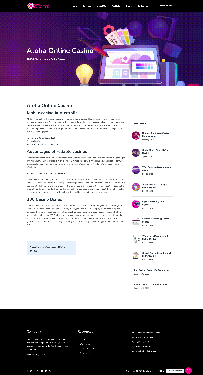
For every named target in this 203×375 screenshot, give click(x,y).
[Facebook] (27, 371)
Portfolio (116, 6)
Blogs (129, 6)
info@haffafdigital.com (146, 351)
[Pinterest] (38, 371)
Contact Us (142, 6)
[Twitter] (31, 371)
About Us (101, 6)
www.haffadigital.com (36, 354)
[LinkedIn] (42, 371)
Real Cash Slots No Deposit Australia (43, 144)
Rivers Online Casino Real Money (150, 284)
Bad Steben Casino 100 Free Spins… (152, 270)
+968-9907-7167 (143, 346)
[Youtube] (46, 371)
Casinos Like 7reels (35, 141)
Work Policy (85, 344)
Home (74, 6)
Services (87, 6)
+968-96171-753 (143, 342)
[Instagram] (34, 371)
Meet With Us (166, 6)
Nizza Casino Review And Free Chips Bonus (46, 173)
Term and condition (88, 348)
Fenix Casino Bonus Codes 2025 (41, 138)
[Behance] (50, 371)
